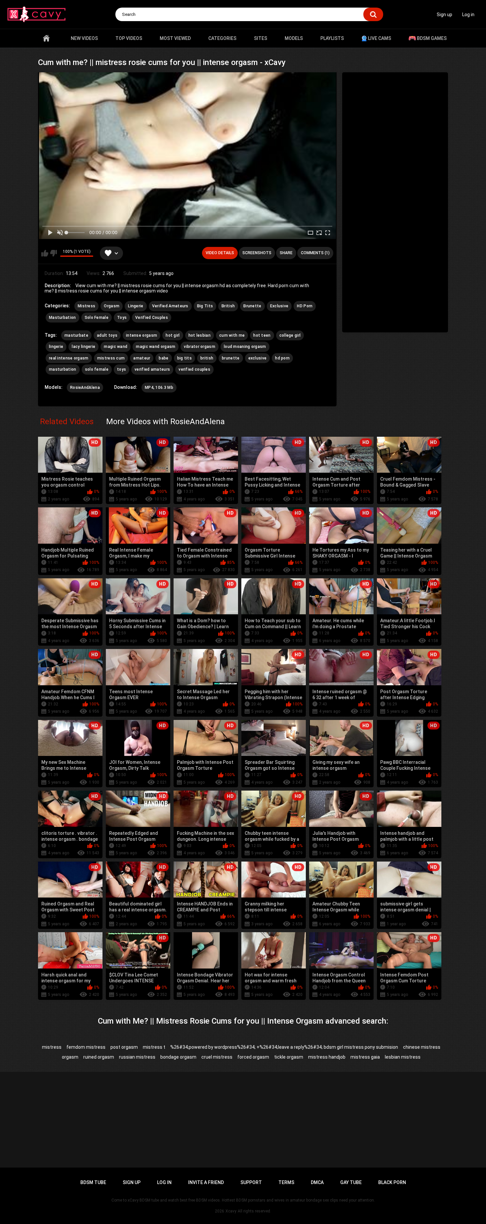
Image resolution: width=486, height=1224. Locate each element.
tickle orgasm (288, 1057)
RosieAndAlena (85, 387)
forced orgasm (253, 1057)
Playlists (332, 38)
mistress (51, 1047)
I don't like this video (53, 253)
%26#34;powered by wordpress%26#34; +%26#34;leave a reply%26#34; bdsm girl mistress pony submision (284, 1047)
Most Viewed (175, 38)
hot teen (261, 335)
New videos (84, 38)
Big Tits (205, 306)
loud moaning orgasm (245, 346)
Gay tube (351, 1182)
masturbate (76, 335)
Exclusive (279, 306)
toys (121, 369)
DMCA (317, 1182)
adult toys (107, 335)
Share (286, 253)
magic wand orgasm (155, 346)
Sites (260, 38)
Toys (122, 317)
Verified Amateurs (170, 306)
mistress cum (111, 358)
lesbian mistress (403, 1057)
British (228, 306)
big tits (184, 358)
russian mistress (137, 1057)
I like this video (44, 253)
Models (294, 38)
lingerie (56, 346)
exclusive (257, 358)
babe (163, 358)
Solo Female (96, 317)
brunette (230, 358)
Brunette (252, 306)
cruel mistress (216, 1057)
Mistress (86, 306)
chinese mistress (421, 1047)
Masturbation (62, 317)
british (206, 358)
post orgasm (124, 1047)
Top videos (128, 38)
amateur (141, 358)
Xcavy (230, 1211)
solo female (96, 369)
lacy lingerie (83, 346)
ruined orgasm (98, 1057)
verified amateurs (152, 369)
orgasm (70, 1057)
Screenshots (256, 253)
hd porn (282, 358)
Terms (286, 1182)
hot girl (173, 335)
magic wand (115, 346)
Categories (222, 38)
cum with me (232, 335)
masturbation (62, 369)
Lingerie (135, 306)
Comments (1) (315, 253)
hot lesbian (199, 335)
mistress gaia (365, 1057)
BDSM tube (93, 1182)
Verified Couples (151, 317)
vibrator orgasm (199, 346)
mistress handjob (326, 1057)
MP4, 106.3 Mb (159, 387)
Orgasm (111, 306)
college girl (290, 335)
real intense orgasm (69, 358)
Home (46, 38)
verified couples (194, 369)
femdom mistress (85, 1047)
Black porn (392, 1182)
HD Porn (304, 306)
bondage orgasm (178, 1057)
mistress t (154, 1047)
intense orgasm (141, 335)
